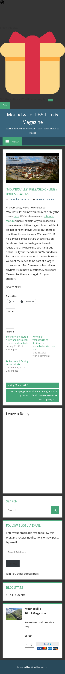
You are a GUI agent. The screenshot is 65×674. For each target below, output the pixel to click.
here (16, 216)
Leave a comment (45, 199)
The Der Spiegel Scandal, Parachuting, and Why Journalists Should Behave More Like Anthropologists (33, 395)
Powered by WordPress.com (32, 667)
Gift (5, 105)
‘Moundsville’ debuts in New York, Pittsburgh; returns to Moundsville (17, 340)
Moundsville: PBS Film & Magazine (32, 118)
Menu (15, 141)
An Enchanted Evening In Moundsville (17, 363)
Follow (13, 563)
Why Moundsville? (18, 385)
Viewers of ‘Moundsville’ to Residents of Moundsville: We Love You (43, 343)
